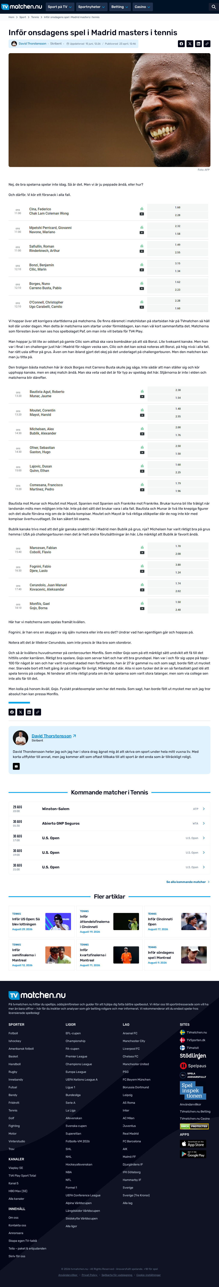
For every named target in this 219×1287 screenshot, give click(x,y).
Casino (140, 7)
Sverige (128, 1187)
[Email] (16, 766)
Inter (126, 1110)
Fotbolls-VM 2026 (78, 1141)
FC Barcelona (132, 1141)
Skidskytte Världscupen (82, 1218)
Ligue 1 (70, 1087)
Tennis (35, 17)
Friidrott (14, 1103)
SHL (68, 1149)
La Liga (70, 1110)
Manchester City (134, 1041)
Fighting (14, 1126)
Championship (75, 1041)
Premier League (76, 1056)
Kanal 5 (13, 1183)
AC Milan (128, 1118)
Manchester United (136, 1064)
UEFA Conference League (83, 1195)
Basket (13, 1056)
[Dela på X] (189, 43)
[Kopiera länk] (207, 43)
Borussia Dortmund (136, 1087)
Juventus (129, 1126)
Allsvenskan (74, 1118)
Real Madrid (131, 1133)
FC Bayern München (136, 1079)
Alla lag (127, 1203)
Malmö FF (129, 1157)
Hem (11, 17)
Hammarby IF (132, 1180)
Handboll (15, 1064)
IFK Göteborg (132, 1172)
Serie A (70, 1103)
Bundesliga (73, 1095)
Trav (12, 1149)
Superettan (73, 1133)
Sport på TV (57, 7)
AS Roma (129, 1103)
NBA (69, 1172)
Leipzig (127, 1095)
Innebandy (16, 1079)
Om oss (13, 1217)
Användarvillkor (68, 1274)
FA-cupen (72, 1049)
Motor (12, 1133)
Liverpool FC (131, 1049)
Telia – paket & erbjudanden (27, 1248)
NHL (69, 1157)
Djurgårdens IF (133, 1164)
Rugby (13, 1072)
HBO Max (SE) (18, 1191)
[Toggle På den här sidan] (210, 1278)
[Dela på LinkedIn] (198, 43)
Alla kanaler (16, 1199)
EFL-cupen (73, 1033)
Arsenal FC (130, 1033)
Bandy (13, 1095)
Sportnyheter (89, 7)
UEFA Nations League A (82, 1079)
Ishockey (15, 1041)
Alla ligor (71, 1226)
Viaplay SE (16, 1168)
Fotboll (13, 1033)
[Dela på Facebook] (181, 43)
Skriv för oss (17, 1256)
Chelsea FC (130, 1056)
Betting (117, 7)
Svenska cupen (76, 1126)
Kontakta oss (17, 1225)
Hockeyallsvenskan (79, 1164)
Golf (11, 1118)
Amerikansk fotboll (21, 1049)
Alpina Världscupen (79, 1203)
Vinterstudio (17, 1141)
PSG (126, 1072)
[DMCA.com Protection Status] (194, 1126)
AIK (125, 1149)
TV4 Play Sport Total (22, 1175)
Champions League (79, 1064)
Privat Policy (90, 1274)
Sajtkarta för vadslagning (117, 1274)
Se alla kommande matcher (186, 882)
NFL (68, 1180)
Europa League (76, 1072)
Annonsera (16, 1233)
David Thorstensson (32, 43)
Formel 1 (71, 1187)
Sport (22, 17)
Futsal (13, 1087)
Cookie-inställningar (148, 1274)
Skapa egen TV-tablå (23, 1241)
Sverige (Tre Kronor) (136, 1195)
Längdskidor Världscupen (83, 1211)
